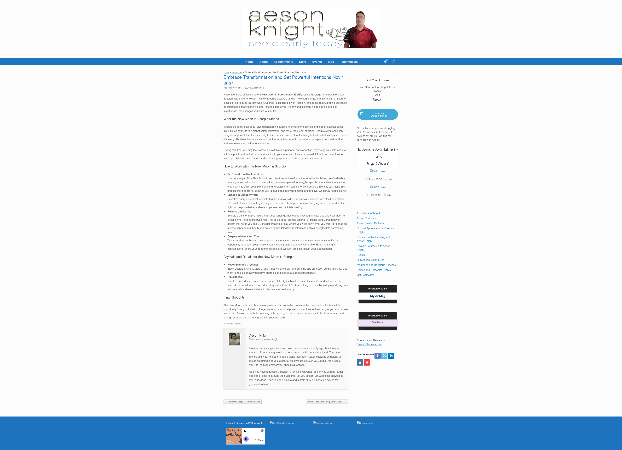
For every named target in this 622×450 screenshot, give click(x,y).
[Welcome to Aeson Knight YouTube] (367, 362)
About (263, 62)
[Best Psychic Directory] (282, 422)
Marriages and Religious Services (376, 265)
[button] (393, 61)
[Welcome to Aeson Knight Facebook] (377, 356)
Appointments (283, 62)
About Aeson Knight (368, 213)
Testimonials (349, 62)
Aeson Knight (258, 87)
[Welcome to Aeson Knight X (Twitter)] (384, 356)
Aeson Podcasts (366, 218)
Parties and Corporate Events (374, 270)
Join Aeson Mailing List (370, 260)
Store (302, 62)
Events (317, 62)
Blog (331, 62)
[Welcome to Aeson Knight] (311, 28)
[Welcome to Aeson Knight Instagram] (360, 362)
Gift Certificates (365, 275)
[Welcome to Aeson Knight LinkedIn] (391, 356)
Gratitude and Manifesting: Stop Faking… (326, 401)
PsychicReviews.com (369, 344)
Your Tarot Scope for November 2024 (242, 401)
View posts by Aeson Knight (263, 339)
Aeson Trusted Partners (370, 223)
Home (249, 62)
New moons (236, 72)
